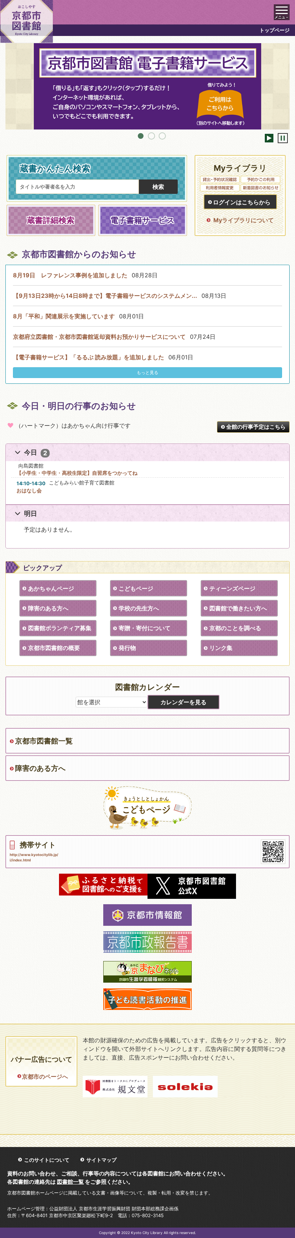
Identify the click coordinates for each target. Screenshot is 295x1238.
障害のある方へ (48, 608)
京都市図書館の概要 (54, 647)
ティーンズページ (232, 588)
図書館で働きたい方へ (238, 608)
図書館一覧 (70, 1181)
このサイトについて (46, 1160)
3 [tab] (162, 136)
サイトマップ (101, 1160)
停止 (283, 138)
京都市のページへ (45, 1076)
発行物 (127, 647)
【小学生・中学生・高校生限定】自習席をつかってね (77, 473)
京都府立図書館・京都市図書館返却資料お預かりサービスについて (99, 336)
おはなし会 (29, 490)
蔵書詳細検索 (50, 220)
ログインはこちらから (242, 202)
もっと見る (147, 372)
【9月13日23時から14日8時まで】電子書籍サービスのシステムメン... (105, 295)
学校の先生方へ (139, 608)
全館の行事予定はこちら (256, 426)
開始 (269, 138)
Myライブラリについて (243, 220)
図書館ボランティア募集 (59, 628)
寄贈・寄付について (145, 628)
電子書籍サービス (142, 220)
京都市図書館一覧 (44, 741)
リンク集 (220, 647)
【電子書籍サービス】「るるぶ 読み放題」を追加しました (88, 357)
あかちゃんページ (51, 588)
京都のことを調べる (235, 628)
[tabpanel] (147, 86)
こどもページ (136, 588)
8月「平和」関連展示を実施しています (64, 316)
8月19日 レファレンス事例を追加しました (70, 275)
